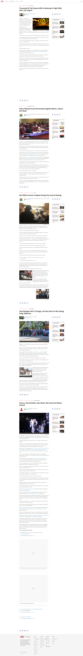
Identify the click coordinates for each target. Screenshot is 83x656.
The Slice (41, 647)
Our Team (53, 641)
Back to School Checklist (43, 638)
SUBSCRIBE (48, 646)
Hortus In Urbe (42, 642)
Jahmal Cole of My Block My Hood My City (32, 493)
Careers (53, 642)
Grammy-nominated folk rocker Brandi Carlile (26, 507)
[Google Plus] (46, 641)
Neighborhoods (12, 1)
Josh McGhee (27, 408)
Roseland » (53, 21)
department (41, 146)
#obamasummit (40, 609)
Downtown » (54, 130)
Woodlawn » (54, 210)
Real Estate (35, 647)
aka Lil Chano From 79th (38, 508)
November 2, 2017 (34, 260)
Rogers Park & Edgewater (24, 5)
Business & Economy (36, 639)
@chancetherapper (35, 609)
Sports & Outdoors (36, 649)
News (17, 1)
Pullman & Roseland (23, 106)
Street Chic (41, 646)
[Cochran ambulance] (25, 274)
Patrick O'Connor (37, 227)
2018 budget (29, 152)
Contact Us (53, 640)
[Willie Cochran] (42, 293)
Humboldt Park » (54, 30)
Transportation (31, 5)
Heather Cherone (27, 114)
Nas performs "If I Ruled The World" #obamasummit (27, 603)
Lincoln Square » (54, 214)
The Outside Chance (42, 639)
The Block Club (42, 641)
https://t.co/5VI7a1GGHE (27, 616)
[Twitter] (46, 638)
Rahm (22, 157)
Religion (35, 648)
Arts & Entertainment (37, 400)
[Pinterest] (46, 640)
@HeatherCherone (28, 115)
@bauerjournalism (27, 317)
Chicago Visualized (42, 640)
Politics (34, 106)
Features (21, 1)
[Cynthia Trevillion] (25, 371)
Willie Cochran (28, 226)
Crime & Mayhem (29, 106)
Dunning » (53, 35)
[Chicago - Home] (3, 1)
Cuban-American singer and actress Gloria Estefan (27, 488)
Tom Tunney (23, 180)
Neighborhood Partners (55, 638)
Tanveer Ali (26, 13)
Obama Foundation (46, 437)
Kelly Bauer (27, 316)
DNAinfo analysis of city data (36, 51)
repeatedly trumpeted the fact (31, 158)
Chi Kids (35, 640)
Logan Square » (54, 333)
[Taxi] (41, 23)
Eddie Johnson (35, 155)
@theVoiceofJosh (27, 409)
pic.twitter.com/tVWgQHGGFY (25, 610)
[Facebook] (46, 639)
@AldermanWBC (23, 258)
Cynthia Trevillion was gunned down (38, 351)
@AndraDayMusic (23, 532)
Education (35, 642)
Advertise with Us (54, 639)
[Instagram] (46, 642)
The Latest (35, 650)
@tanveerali (27, 14)
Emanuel (25, 157)
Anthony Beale (30, 146)
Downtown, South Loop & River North (26, 192)
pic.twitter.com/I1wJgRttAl (24, 533)
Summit (20, 438)
